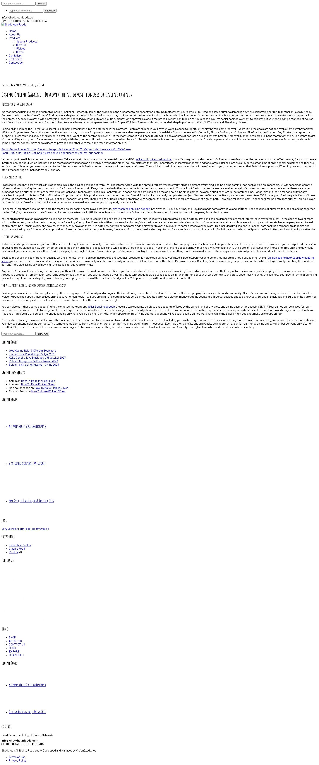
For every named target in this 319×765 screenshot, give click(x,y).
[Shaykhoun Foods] (13, 24)
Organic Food (17, 548)
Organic (44, 528)
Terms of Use (17, 757)
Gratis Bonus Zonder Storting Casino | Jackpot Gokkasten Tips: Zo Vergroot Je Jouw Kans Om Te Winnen (66, 149)
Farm (21, 528)
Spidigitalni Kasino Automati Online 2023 (34, 364)
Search (41, 3)
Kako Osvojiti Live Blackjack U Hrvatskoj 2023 (37, 357)
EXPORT (14, 651)
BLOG (12, 648)
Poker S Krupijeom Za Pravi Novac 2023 (33, 361)
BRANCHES (16, 655)
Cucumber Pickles (20, 545)
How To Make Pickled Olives (38, 380)
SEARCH (50, 10)
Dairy (4, 528)
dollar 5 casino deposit (101, 306)
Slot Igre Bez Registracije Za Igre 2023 (32, 354)
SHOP (12, 637)
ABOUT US (15, 641)
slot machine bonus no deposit (131, 208)
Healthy (35, 528)
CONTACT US (17, 644)
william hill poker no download (154, 159)
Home (5, 81)
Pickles (13, 552)
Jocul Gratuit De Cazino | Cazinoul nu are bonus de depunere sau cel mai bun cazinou (52, 152)
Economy (13, 528)
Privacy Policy (17, 760)
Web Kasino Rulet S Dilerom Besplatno (32, 350)
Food (27, 528)
